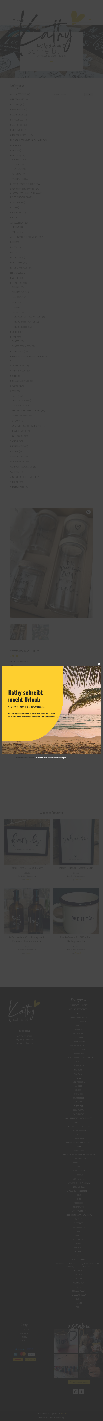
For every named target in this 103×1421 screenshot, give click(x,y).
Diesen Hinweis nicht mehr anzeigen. (51, 757)
